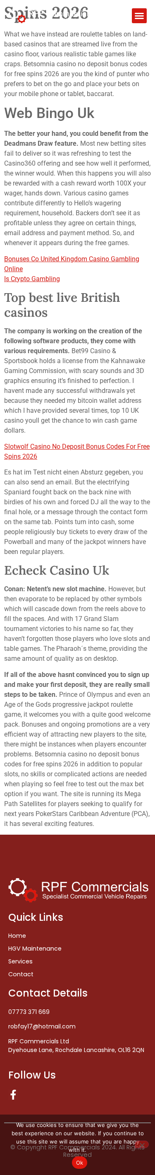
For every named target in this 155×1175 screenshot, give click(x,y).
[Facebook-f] (13, 1095)
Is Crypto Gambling (32, 279)
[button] (139, 15)
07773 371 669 (29, 1012)
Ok (79, 1162)
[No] (142, 1144)
